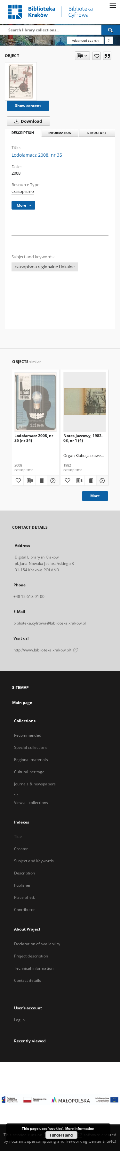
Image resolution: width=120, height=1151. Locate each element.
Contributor (24, 909)
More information (79, 1128)
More (95, 496)
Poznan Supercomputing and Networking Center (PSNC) (62, 1141)
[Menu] (112, 5)
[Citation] (107, 56)
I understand (61, 1135)
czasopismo (23, 191)
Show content (28, 105)
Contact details (27, 980)
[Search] (110, 30)
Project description (31, 956)
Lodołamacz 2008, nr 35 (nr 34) (33, 438)
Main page (22, 702)
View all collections (31, 802)
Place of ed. (24, 897)
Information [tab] (59, 133)
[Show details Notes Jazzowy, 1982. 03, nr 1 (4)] (101, 480)
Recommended (27, 735)
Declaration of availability (37, 944)
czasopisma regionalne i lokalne (45, 266)
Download (31, 121)
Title (18, 836)
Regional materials (31, 759)
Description (24, 873)
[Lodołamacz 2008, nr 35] (21, 81)
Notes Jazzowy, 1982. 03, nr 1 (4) (82, 438)
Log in (19, 1020)
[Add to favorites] (96, 56)
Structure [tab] (97, 133)
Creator (21, 848)
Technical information (34, 968)
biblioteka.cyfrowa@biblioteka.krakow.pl (49, 623)
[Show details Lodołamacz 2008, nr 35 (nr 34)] (52, 480)
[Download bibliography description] (29, 480)
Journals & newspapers (35, 784)
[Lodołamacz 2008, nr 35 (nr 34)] (36, 401)
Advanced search (85, 40)
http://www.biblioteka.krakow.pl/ (42, 650)
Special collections (30, 747)
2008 (16, 173)
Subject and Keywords (34, 861)
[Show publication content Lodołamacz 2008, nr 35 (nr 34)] (41, 480)
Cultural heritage (29, 771)
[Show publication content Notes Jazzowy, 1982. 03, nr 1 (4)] (90, 480)
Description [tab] (23, 133)
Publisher (22, 885)
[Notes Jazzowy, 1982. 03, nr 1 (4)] (85, 401)
